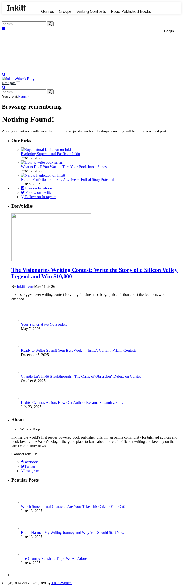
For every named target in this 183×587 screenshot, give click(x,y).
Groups (65, 11)
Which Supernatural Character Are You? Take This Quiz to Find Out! (73, 506)
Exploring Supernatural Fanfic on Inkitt (50, 154)
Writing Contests (91, 11)
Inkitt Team (25, 286)
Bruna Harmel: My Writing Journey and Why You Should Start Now (72, 532)
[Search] (3, 74)
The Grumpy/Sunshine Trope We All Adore (54, 558)
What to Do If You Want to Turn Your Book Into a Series (64, 167)
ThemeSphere (61, 583)
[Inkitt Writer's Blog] (91, 70)
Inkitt (16, 8)
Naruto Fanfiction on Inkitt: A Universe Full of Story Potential (67, 180)
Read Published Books (131, 11)
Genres (47, 11)
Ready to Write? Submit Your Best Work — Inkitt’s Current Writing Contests (78, 350)
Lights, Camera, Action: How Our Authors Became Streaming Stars (72, 402)
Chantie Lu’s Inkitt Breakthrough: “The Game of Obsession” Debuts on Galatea (81, 376)
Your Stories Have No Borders (44, 324)
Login (169, 31)
